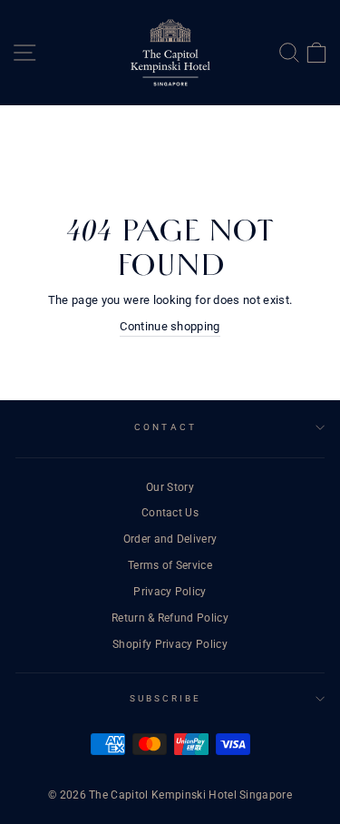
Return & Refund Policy (170, 618)
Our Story (170, 487)
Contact (165, 427)
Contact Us (170, 512)
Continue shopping (169, 326)
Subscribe (166, 698)
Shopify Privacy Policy (170, 644)
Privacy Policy (170, 591)
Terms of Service (170, 565)
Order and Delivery (170, 539)
